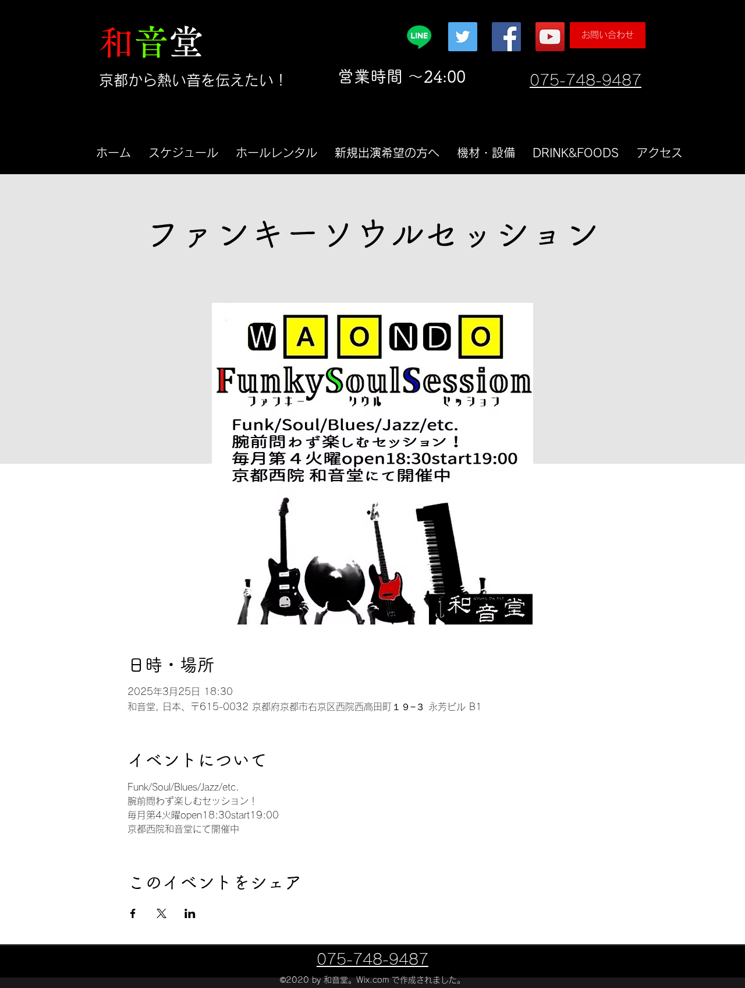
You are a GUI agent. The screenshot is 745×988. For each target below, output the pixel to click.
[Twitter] (462, 36)
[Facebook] (506, 36)
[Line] (419, 36)
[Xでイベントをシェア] (161, 913)
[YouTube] (550, 36)
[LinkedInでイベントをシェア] (190, 913)
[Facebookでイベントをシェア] (133, 913)
